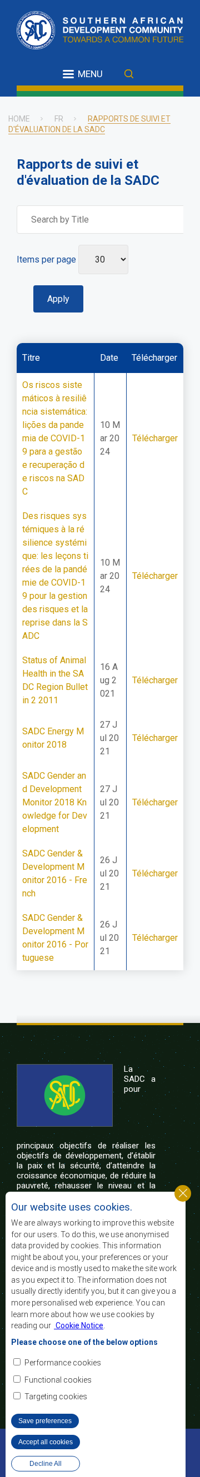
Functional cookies (58, 1379)
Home (19, 118)
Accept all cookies (45, 1442)
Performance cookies (62, 1362)
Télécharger (155, 438)
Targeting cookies (55, 1396)
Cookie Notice (78, 1325)
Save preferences (45, 1421)
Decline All (45, 1464)
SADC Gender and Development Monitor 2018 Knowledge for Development (54, 802)
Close (182, 1193)
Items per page (46, 259)
